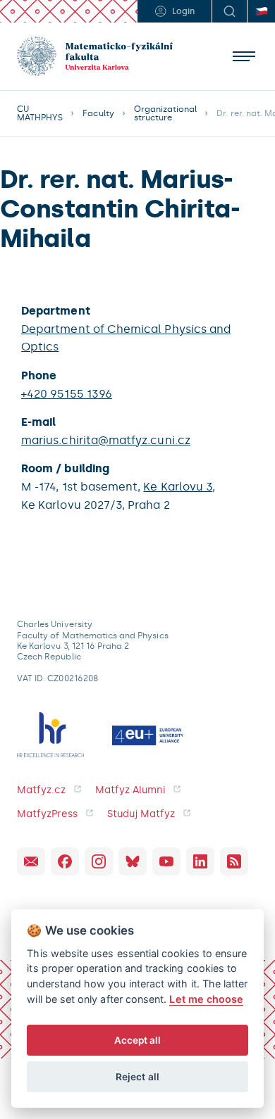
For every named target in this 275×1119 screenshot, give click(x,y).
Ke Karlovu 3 (177, 486)
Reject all (137, 1076)
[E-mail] (31, 861)
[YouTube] (166, 861)
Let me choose (206, 999)
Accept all (137, 1040)
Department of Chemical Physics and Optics (126, 338)
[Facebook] (65, 861)
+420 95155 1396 (66, 393)
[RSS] (234, 861)
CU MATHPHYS (40, 113)
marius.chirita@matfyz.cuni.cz (105, 440)
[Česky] (261, 11)
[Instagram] (99, 861)
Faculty (98, 113)
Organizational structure (165, 113)
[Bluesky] (132, 861)
